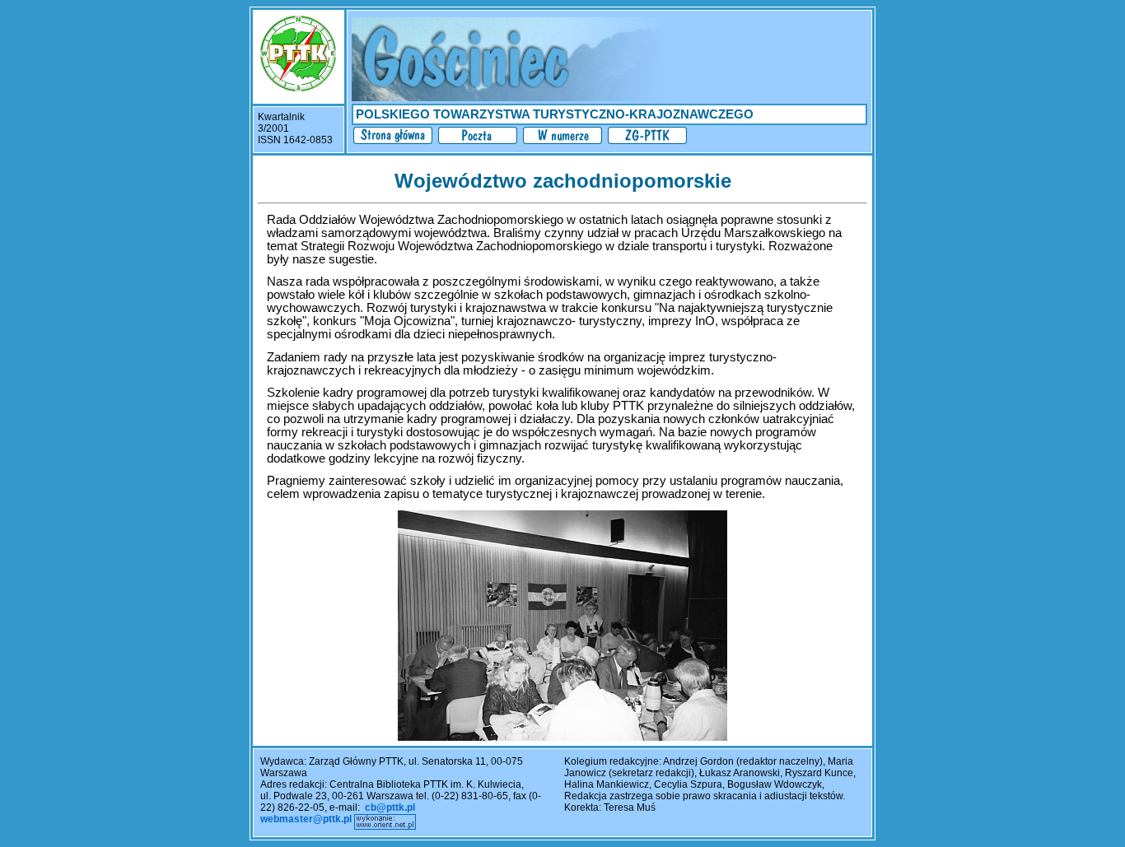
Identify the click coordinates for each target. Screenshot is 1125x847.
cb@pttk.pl (390, 807)
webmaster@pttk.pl (306, 819)
